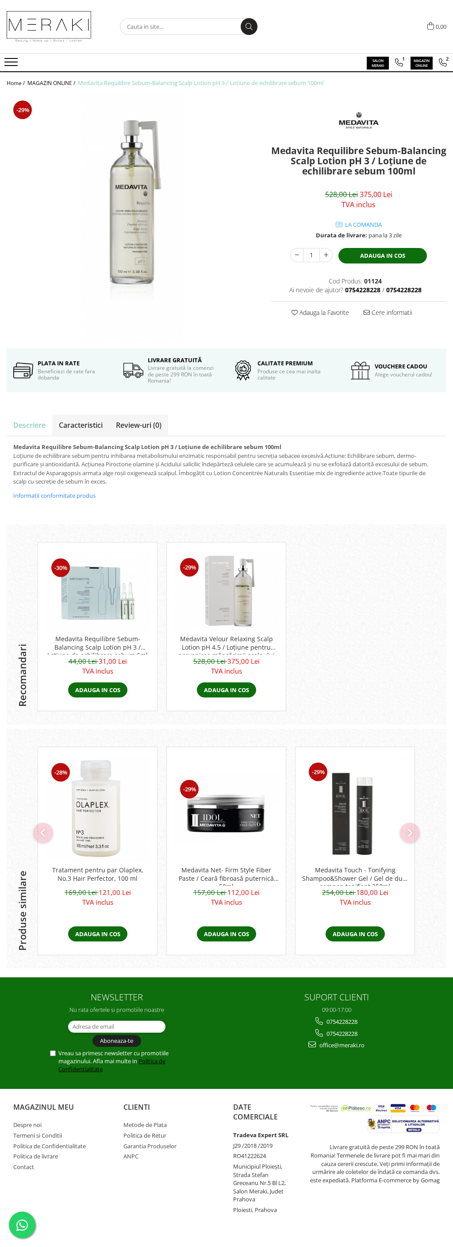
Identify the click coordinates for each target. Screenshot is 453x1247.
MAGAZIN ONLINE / (52, 83)
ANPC (130, 1156)
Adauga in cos (382, 255)
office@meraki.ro (341, 1045)
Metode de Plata (145, 1125)
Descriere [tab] (29, 425)
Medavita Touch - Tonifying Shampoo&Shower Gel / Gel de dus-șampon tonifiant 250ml (355, 876)
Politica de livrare (35, 1156)
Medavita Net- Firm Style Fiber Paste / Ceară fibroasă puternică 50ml (226, 876)
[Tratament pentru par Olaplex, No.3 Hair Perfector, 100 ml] (97, 809)
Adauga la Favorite (323, 312)
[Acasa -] (51, 26)
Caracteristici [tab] (81, 425)
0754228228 (341, 1022)
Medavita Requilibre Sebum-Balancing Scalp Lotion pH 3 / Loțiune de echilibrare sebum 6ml (97, 644)
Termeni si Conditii (37, 1135)
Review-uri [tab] (138, 425)
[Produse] (12, 64)
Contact (23, 1167)
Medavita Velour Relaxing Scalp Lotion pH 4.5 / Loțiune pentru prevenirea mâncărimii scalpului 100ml (226, 644)
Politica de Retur (144, 1135)
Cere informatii (391, 312)
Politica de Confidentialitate (49, 1146)
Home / (16, 83)
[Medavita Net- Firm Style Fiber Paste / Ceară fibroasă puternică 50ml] (226, 809)
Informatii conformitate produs (54, 496)
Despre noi (27, 1125)
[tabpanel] (132, 218)
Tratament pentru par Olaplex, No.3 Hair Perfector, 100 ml (97, 874)
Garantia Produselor (150, 1146)
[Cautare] (249, 26)
